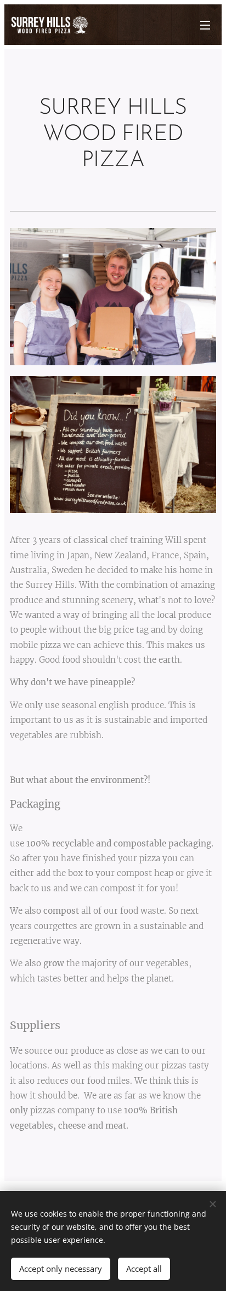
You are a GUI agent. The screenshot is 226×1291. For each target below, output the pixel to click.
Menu (205, 25)
